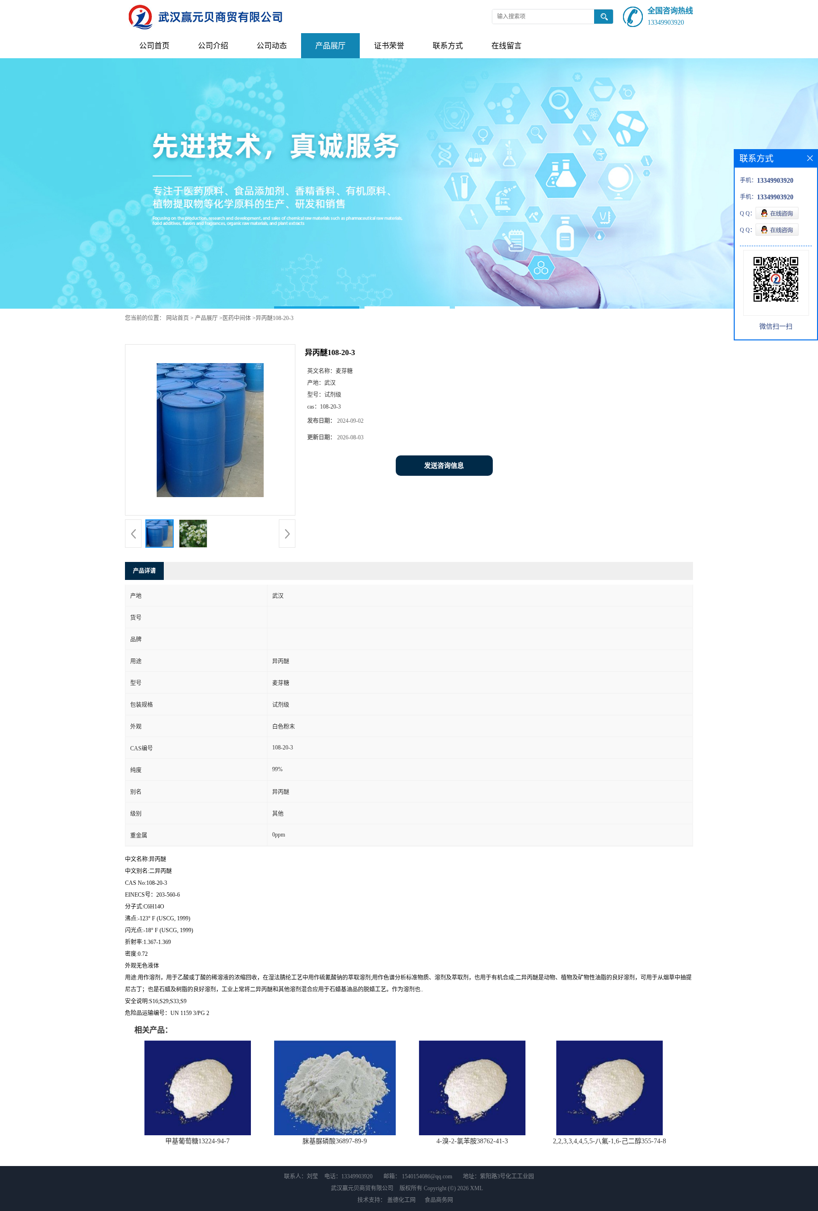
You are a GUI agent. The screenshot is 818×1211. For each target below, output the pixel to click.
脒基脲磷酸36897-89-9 (334, 1141)
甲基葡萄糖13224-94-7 (197, 1141)
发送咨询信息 (444, 465)
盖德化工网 (401, 1200)
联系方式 (448, 46)
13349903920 (666, 22)
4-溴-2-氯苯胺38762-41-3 (472, 1141)
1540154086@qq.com (427, 1176)
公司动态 (272, 46)
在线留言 (506, 46)
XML (476, 1188)
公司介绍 (213, 46)
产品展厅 (330, 46)
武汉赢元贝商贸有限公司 (362, 1188)
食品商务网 (439, 1200)
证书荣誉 (389, 46)
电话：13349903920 (348, 1176)
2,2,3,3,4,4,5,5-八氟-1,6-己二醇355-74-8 (609, 1141)
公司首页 (154, 46)
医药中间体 (236, 318)
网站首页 (177, 318)
